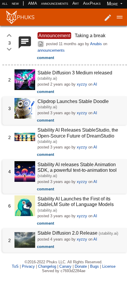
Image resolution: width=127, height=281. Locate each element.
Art (75, 3)
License (108, 266)
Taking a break (90, 35)
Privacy (28, 266)
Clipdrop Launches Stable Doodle (73, 101)
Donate (81, 266)
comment (45, 57)
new (15, 3)
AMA (32, 3)
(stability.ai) (47, 78)
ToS (15, 266)
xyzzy (82, 84)
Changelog (47, 266)
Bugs (94, 266)
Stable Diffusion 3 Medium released (75, 72)
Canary (65, 266)
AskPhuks (92, 3)
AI (95, 84)
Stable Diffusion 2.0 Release (67, 233)
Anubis (96, 44)
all (5, 3)
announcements (54, 3)
